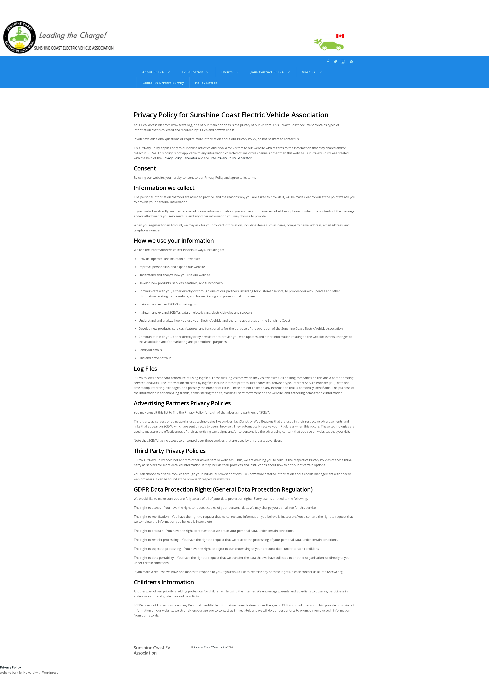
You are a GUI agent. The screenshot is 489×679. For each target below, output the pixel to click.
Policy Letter (206, 83)
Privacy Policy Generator (180, 158)
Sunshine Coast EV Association (210, 647)
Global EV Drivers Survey (163, 83)
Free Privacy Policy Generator (231, 158)
